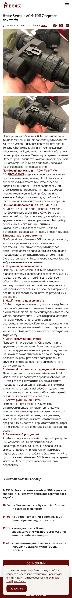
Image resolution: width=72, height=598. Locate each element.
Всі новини (36, 563)
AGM (43, 212)
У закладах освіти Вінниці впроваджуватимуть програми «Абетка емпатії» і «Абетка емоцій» (39, 531)
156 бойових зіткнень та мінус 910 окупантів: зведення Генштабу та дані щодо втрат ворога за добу (35, 494)
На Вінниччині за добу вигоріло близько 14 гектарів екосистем (39, 507)
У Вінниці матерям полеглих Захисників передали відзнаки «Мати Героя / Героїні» (39, 546)
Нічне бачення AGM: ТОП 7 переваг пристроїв (30, 18)
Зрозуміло (16, 588)
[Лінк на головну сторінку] (13, 5)
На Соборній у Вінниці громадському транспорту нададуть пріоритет (37, 518)
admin (44, 25)
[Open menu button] (67, 5)
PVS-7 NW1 (16, 174)
